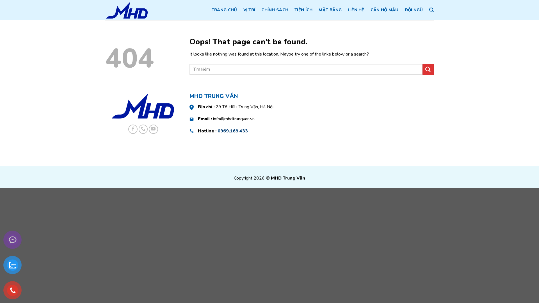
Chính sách (274, 10)
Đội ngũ (414, 10)
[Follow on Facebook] (133, 129)
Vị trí (249, 10)
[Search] (431, 9)
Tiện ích (303, 10)
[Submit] (428, 69)
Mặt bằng (330, 10)
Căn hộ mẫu (385, 10)
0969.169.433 (233, 131)
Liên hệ (356, 10)
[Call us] (143, 129)
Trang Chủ (224, 10)
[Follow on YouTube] (153, 129)
